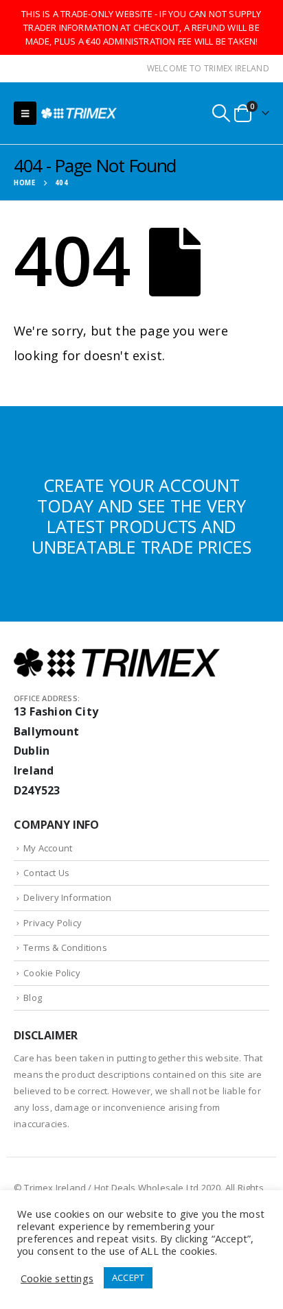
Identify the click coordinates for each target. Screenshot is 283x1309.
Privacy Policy (52, 923)
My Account (47, 848)
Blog (32, 997)
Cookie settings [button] (57, 1278)
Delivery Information (67, 897)
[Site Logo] (79, 113)
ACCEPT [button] (128, 1277)
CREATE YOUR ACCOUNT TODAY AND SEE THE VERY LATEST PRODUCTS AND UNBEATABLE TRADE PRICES (141, 515)
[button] (25, 113)
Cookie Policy (51, 973)
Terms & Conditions (65, 947)
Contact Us (46, 872)
